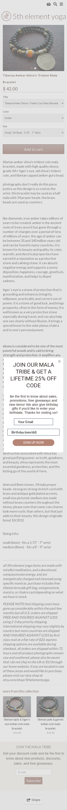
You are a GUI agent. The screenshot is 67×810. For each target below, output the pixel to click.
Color (6, 111)
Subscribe (33, 781)
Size (5, 126)
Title (5, 96)
